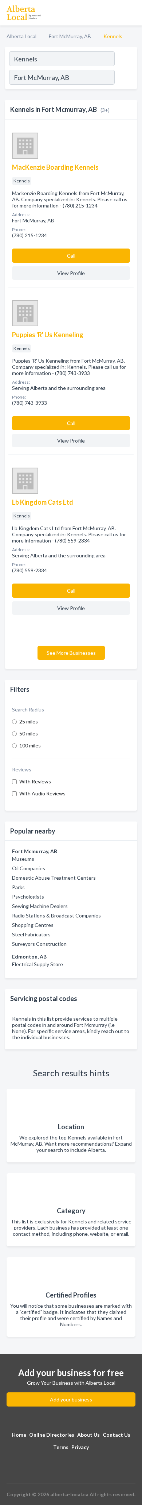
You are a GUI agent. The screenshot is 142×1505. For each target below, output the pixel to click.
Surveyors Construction (39, 944)
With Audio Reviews (42, 793)
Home (19, 1435)
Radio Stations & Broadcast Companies (56, 915)
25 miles (28, 721)
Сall (71, 256)
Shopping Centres (33, 925)
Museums (23, 859)
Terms (60, 1447)
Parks (18, 887)
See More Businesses (71, 653)
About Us (88, 1435)
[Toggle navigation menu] (132, 12)
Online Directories (51, 1435)
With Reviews (35, 781)
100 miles (30, 745)
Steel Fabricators (31, 934)
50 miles (28, 733)
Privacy (80, 1447)
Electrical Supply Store (37, 964)
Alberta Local (21, 36)
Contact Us (116, 1435)
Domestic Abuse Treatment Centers (54, 878)
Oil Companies (28, 868)
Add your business (71, 1399)
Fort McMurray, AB (70, 36)
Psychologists (28, 896)
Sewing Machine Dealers (40, 906)
